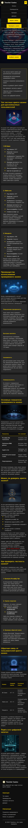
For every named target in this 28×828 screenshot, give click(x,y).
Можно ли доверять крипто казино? (13, 85)
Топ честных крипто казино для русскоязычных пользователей (12, 73)
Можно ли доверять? (8, 817)
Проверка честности (8, 801)
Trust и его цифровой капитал (11, 96)
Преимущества (14, 9)
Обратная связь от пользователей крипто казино (12, 92)
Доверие (14, 16)
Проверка (14, 13)
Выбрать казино (14, 57)
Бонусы (14, 6)
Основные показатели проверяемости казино (13, 82)
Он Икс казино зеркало (13, 548)
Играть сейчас (14, 20)
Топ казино (6, 796)
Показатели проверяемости (10, 812)
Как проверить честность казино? (12, 88)
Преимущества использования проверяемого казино (11, 77)
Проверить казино (14, 26)
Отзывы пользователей (9, 814)
